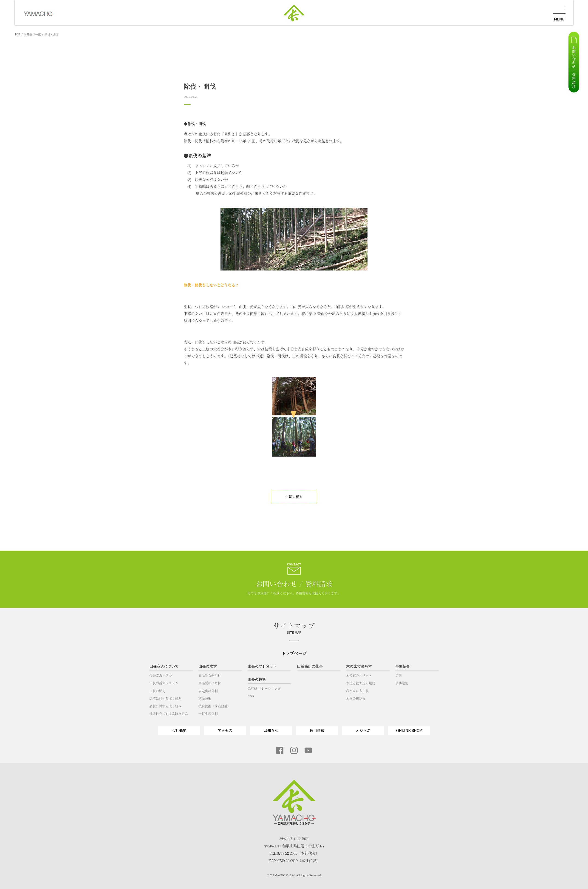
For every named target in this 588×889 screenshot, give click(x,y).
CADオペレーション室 (264, 688)
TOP (17, 34)
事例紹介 (402, 666)
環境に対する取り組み (165, 698)
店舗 (398, 675)
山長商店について (164, 666)
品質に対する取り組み (165, 706)
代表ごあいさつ (160, 675)
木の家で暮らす (359, 666)
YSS (251, 696)
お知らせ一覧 (32, 34)
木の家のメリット (359, 675)
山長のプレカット (262, 666)
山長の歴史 (157, 690)
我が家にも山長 (357, 690)
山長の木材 (207, 666)
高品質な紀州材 (209, 675)
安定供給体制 (208, 690)
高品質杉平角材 (209, 683)
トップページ (294, 653)
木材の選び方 (355, 698)
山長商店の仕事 (310, 666)
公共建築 (401, 683)
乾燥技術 (204, 698)
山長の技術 (257, 679)
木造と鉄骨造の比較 (360, 683)
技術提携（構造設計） (214, 706)
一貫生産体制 (208, 713)
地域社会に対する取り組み (168, 713)
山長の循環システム (163, 683)
